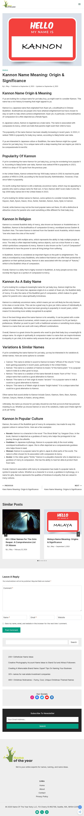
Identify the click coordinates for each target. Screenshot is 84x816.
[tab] (37, 560)
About (42, 789)
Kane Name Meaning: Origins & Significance (63, 487)
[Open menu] (79, 4)
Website (61, 617)
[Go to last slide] (5, 534)
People (5, 70)
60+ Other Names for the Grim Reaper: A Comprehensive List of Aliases (21, 542)
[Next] (78, 534)
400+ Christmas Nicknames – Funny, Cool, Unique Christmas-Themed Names (41, 680)
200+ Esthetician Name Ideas (20, 657)
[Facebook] (37, 812)
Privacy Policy (42, 796)
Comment (8, 588)
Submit (43, 726)
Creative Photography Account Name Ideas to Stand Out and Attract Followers (41, 663)
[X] (42, 812)
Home (42, 785)
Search (74, 642)
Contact (42, 793)
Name (6, 617)
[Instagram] (47, 812)
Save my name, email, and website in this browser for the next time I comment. (36, 623)
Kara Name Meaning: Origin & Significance (20, 487)
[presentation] (21, 521)
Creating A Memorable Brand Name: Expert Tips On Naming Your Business (40, 668)
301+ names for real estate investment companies (29, 674)
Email (34, 617)
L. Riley (7, 86)
